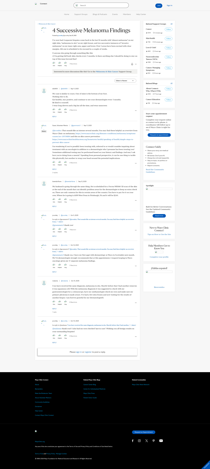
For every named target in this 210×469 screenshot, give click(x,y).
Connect (43, 3)
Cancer (149, 29)
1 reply (54, 312)
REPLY (54, 116)
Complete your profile (159, 257)
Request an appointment (159, 135)
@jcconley (56, 130)
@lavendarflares (70, 181)
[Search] (76, 5)
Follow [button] (168, 29)
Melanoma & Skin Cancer (46, 24)
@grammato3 (75, 125)
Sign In (169, 5)
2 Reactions (73, 110)
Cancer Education (153, 99)
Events (115, 14)
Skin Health (150, 38)
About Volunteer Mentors (43, 398)
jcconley (63, 35)
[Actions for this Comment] (135, 110)
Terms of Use (39, 454)
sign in (79, 352)
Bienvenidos (159, 287)
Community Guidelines (42, 402)
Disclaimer (38, 406)
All (171, 24)
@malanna (64, 281)
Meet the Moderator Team (43, 393)
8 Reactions (73, 302)
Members (127, 14)
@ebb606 (64, 89)
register (88, 352)
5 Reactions (73, 200)
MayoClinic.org (40, 441)
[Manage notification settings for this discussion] (132, 64)
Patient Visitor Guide (90, 398)
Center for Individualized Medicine (94, 389)
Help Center (141, 14)
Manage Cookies (61, 454)
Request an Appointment (144, 432)
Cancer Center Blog (89, 384)
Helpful (60, 65)
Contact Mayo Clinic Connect (44, 415)
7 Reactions (73, 64)
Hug (65, 65)
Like (54, 65)
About (37, 384)
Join (159, 5)
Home (66, 14)
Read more (159, 216)
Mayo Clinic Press (89, 393)
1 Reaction (72, 230)
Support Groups (81, 14)
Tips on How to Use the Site (159, 234)
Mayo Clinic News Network (140, 384)
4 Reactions (73, 163)
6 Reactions (73, 336)
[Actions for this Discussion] (135, 64)
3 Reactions (73, 265)
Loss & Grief (151, 47)
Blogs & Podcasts (100, 14)
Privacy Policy (50, 454)
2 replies (55, 172)
